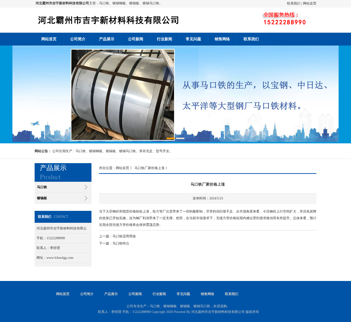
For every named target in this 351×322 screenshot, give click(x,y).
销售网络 (222, 39)
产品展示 (106, 39)
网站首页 (309, 3)
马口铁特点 (120, 243)
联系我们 (293, 3)
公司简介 (77, 39)
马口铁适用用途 (124, 236)
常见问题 (193, 39)
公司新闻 (135, 39)
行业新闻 (164, 39)
